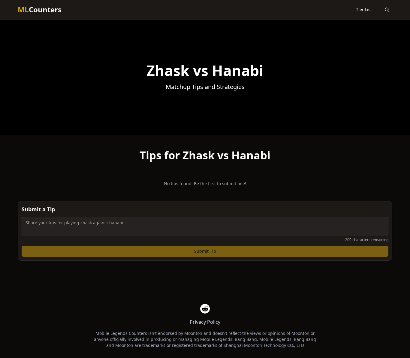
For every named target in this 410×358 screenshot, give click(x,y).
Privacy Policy (205, 322)
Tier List (364, 9)
